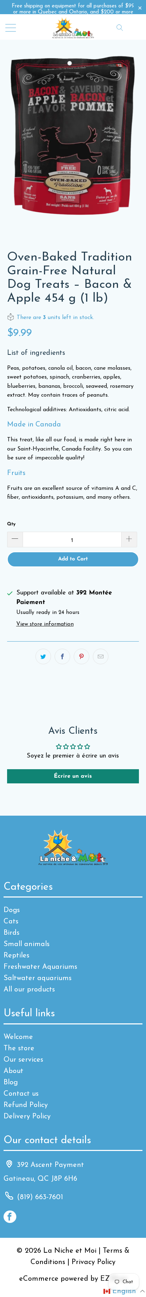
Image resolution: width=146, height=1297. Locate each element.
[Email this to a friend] (100, 656)
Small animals (27, 944)
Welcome (18, 1037)
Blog (11, 1082)
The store (19, 1048)
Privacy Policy (94, 1262)
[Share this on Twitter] (43, 656)
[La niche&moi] (73, 27)
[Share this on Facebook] (62, 656)
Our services (23, 1059)
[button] (124, 1291)
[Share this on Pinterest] (81, 656)
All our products (29, 989)
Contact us (21, 1093)
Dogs (12, 910)
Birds (11, 933)
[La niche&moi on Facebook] (10, 1217)
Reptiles (16, 955)
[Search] (120, 27)
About (13, 1071)
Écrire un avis (73, 776)
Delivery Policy (27, 1116)
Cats (11, 921)
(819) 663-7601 (40, 1197)
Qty (11, 524)
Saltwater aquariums (38, 978)
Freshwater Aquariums (40, 967)
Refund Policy (26, 1105)
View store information (45, 624)
